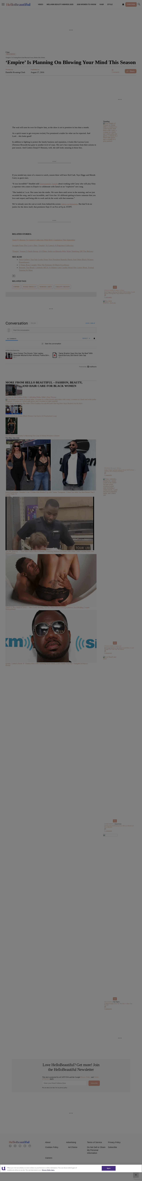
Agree (109, 1168)
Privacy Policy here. (48, 1170)
